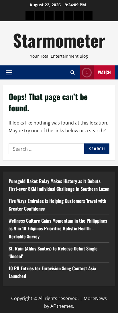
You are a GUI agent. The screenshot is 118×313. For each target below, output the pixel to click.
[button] (9, 72)
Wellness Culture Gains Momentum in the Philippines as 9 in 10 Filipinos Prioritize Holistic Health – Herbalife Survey (58, 228)
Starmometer (59, 40)
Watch (104, 72)
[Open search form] (72, 72)
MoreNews (95, 298)
